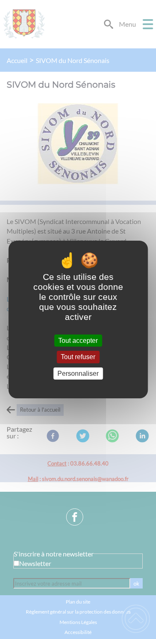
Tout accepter (78, 340)
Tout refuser (78, 357)
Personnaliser (78, 373)
